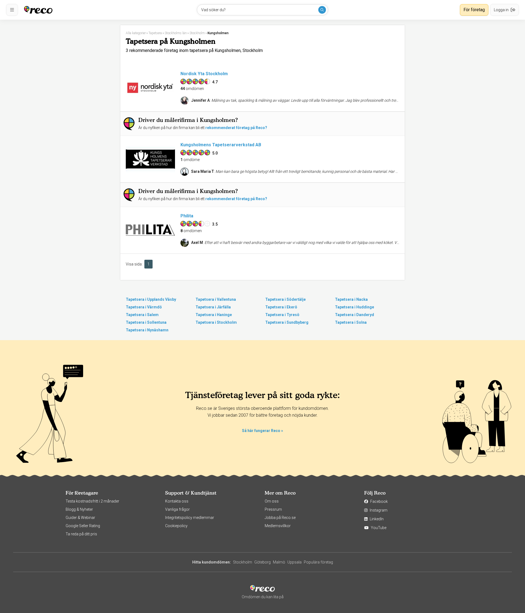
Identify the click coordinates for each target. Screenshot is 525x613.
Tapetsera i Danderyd (354, 315)
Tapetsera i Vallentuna (216, 299)
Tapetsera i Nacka (351, 299)
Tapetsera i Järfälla (213, 307)
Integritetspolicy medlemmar (189, 517)
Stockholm (242, 562)
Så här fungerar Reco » (262, 430)
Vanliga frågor (177, 509)
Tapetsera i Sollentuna (146, 322)
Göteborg (262, 562)
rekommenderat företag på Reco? (236, 127)
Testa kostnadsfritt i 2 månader (92, 501)
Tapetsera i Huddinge (354, 307)
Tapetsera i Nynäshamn (147, 330)
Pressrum (273, 509)
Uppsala (294, 562)
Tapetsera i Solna (351, 322)
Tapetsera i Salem (142, 315)
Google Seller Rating (83, 526)
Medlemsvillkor (278, 526)
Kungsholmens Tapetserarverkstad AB (220, 144)
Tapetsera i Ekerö (281, 307)
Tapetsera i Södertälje (285, 299)
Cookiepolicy (176, 526)
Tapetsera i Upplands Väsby (151, 299)
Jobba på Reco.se (280, 517)
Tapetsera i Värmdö (144, 307)
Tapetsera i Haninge (214, 315)
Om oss (272, 501)
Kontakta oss (176, 501)
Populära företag (318, 562)
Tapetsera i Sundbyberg (286, 322)
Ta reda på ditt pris (81, 534)
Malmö (279, 562)
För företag (474, 9)
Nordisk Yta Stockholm (204, 73)
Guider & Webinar (80, 517)
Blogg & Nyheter (79, 509)
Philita (186, 215)
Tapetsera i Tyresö (282, 315)
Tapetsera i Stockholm (216, 322)
